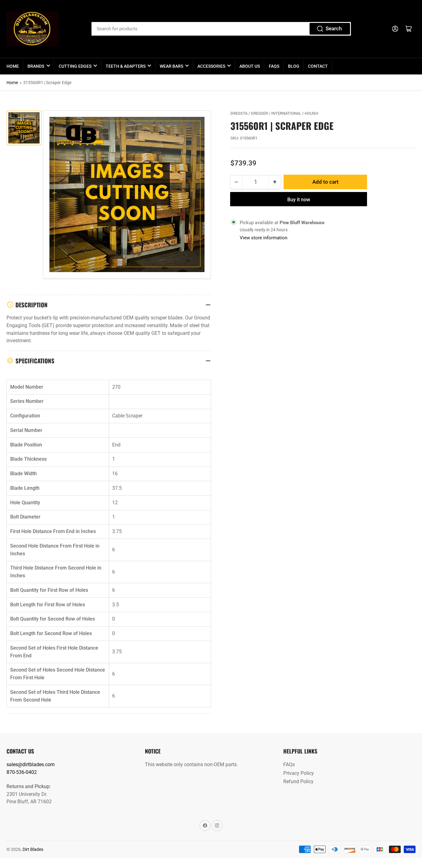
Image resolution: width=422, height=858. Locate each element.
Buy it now (298, 200)
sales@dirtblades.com (30, 764)
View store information (263, 238)
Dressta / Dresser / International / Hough (274, 113)
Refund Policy (298, 781)
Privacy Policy (298, 773)
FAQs (274, 66)
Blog (293, 66)
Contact (318, 66)
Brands (35, 66)
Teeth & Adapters (126, 66)
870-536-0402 (21, 772)
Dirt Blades (33, 849)
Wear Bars (171, 66)
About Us (249, 66)
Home (12, 66)
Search (334, 29)
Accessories (211, 66)
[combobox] (221, 29)
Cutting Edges (75, 66)
